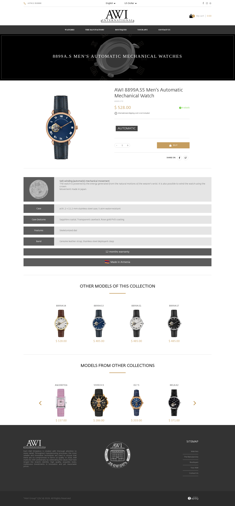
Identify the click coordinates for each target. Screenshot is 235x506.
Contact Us (193, 473)
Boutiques (194, 462)
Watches (194, 451)
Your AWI (194, 468)
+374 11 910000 (34, 3)
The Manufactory (191, 457)
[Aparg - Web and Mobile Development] (193, 498)
